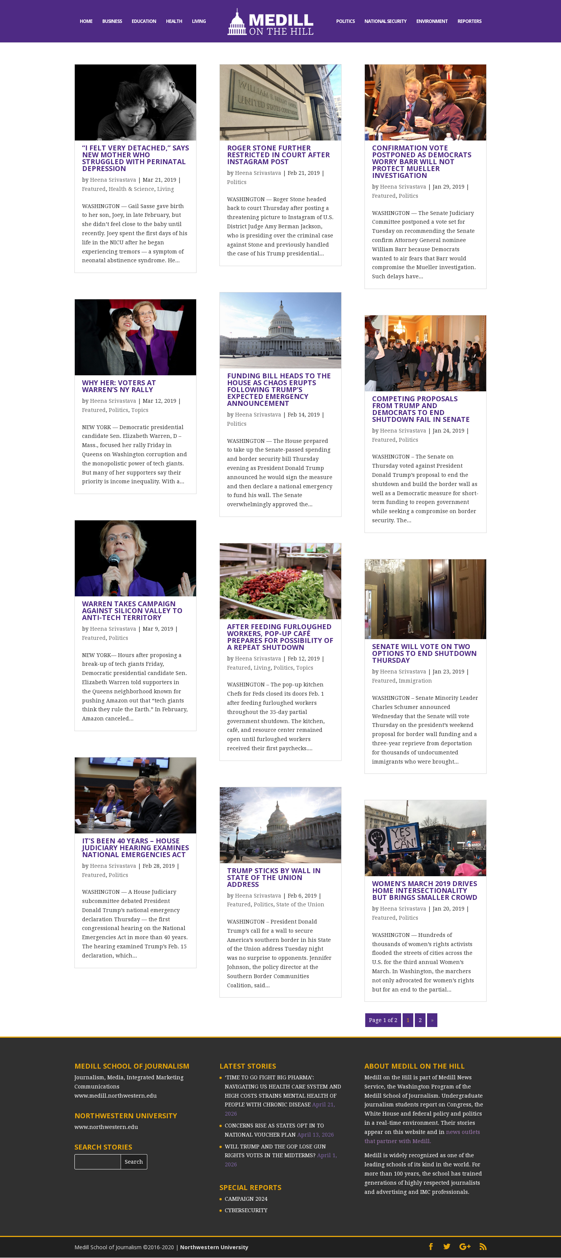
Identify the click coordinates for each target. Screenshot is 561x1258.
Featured (94, 189)
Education (144, 21)
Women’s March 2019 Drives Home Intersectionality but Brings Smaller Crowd (424, 890)
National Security (385, 21)
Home (86, 21)
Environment (432, 21)
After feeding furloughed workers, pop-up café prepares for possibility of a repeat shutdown (280, 637)
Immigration (415, 681)
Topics (139, 410)
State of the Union (300, 904)
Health (174, 21)
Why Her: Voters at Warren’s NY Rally (119, 386)
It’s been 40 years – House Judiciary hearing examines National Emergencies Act (135, 847)
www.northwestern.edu (106, 1127)
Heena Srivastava (113, 180)
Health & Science (131, 189)
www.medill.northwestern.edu (115, 1096)
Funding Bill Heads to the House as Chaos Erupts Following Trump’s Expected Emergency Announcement (279, 389)
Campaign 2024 (246, 1199)
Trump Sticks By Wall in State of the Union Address (274, 877)
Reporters (469, 21)
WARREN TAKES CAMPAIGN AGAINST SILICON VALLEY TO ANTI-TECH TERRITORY (132, 610)
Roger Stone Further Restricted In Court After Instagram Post (278, 154)
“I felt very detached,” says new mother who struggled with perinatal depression (135, 158)
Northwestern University (214, 1247)
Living (199, 21)
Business (112, 21)
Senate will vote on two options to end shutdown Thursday (424, 653)
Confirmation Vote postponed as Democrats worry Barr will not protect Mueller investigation (421, 161)
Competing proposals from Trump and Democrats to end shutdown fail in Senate (421, 409)
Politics (345, 21)
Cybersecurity (246, 1210)
